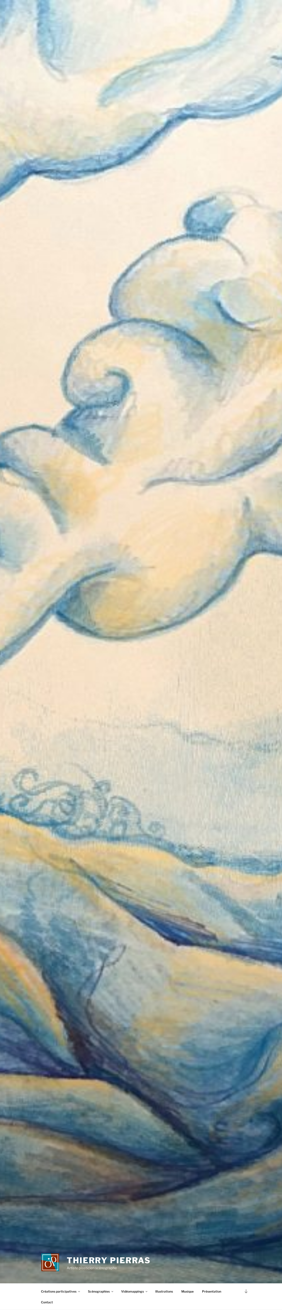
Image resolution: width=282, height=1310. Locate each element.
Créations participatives (58, 1291)
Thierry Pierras (109, 1260)
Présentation (211, 1291)
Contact (47, 1302)
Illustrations (164, 1291)
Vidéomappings (132, 1291)
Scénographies (99, 1291)
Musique (187, 1291)
